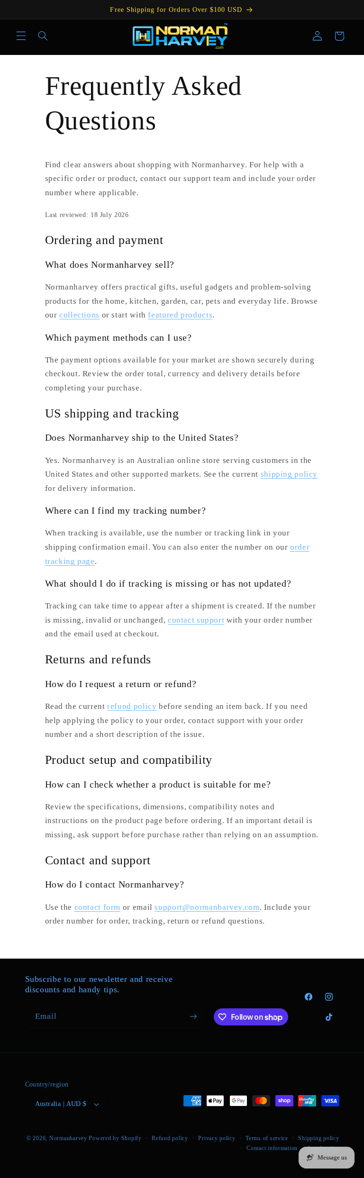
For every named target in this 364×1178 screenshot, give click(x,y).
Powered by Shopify (115, 1138)
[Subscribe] (193, 1016)
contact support (196, 620)
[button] (21, 36)
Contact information (272, 1148)
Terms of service (267, 1138)
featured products (180, 314)
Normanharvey (68, 1138)
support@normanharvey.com (207, 907)
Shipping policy (318, 1138)
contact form (97, 907)
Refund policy (170, 1138)
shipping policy (289, 474)
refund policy (131, 706)
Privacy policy (216, 1138)
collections (79, 314)
